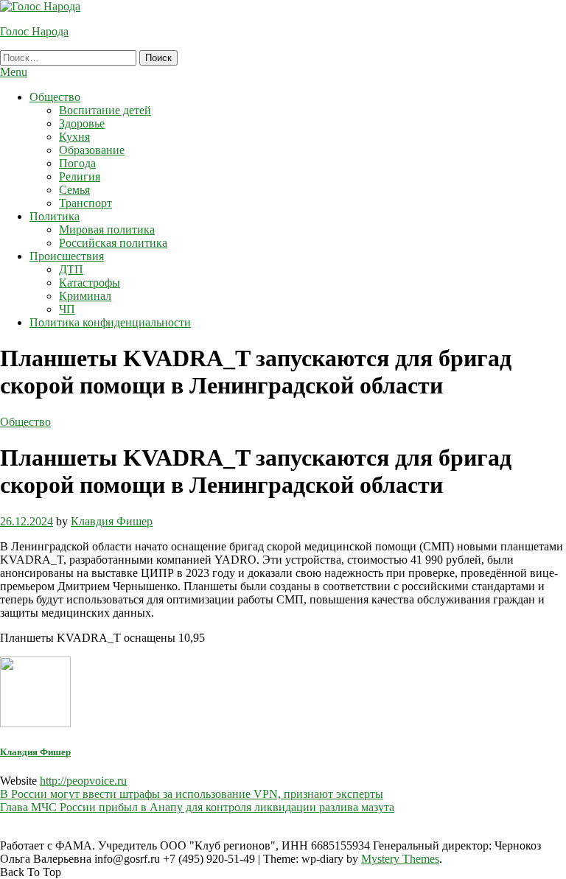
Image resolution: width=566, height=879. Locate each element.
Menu (13, 72)
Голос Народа (34, 31)
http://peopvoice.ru (83, 780)
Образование (92, 150)
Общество (54, 97)
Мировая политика (107, 229)
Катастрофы (89, 282)
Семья (74, 189)
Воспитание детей (105, 110)
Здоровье (82, 123)
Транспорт (85, 203)
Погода (77, 163)
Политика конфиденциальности (110, 322)
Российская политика (113, 243)
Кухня (74, 136)
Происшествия (66, 256)
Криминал (85, 296)
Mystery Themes (400, 858)
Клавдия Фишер (112, 521)
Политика (54, 216)
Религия (79, 176)
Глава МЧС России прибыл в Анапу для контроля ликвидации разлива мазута (197, 807)
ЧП (67, 309)
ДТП (71, 269)
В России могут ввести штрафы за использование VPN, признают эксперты (191, 794)
